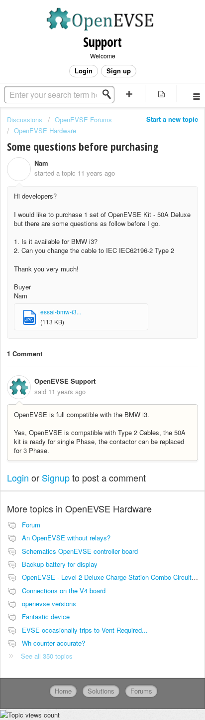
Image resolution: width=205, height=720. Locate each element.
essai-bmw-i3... (60, 311)
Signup (56, 477)
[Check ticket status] (161, 93)
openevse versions (49, 603)
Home (63, 691)
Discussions (24, 119)
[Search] (109, 94)
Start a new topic (172, 119)
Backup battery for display (60, 564)
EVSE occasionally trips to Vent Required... (85, 630)
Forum (31, 524)
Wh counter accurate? (53, 643)
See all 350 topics (47, 656)
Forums (141, 691)
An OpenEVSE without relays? (66, 537)
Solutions (101, 691)
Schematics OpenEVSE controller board (80, 551)
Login (18, 477)
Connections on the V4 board (63, 590)
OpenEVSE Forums (83, 119)
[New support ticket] (129, 93)
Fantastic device (46, 616)
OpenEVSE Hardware (45, 130)
